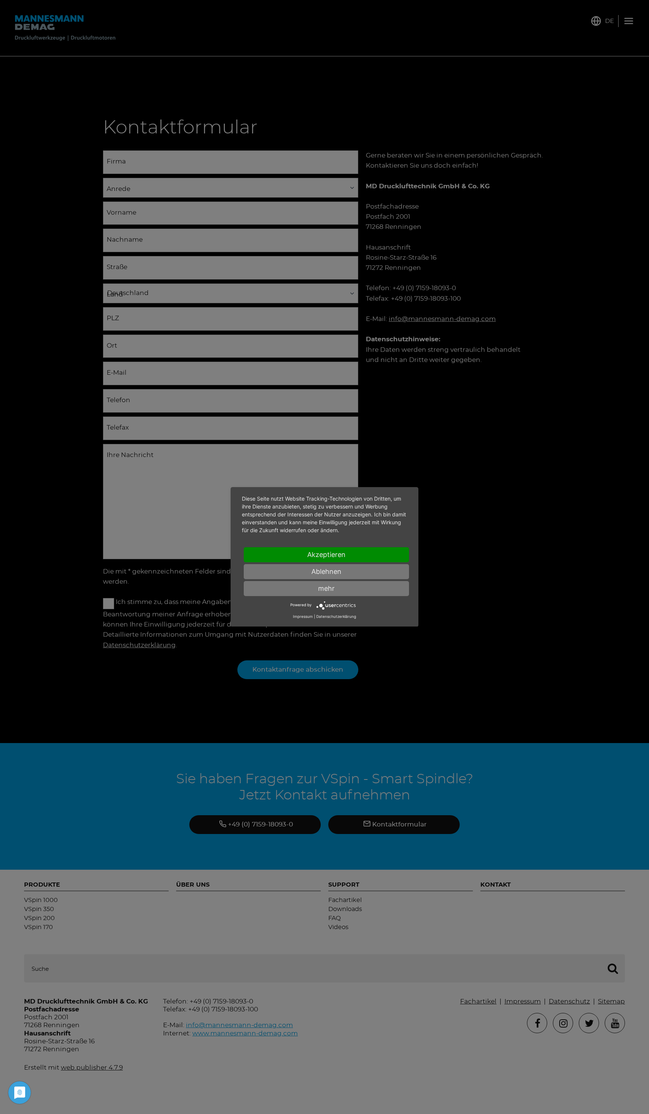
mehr (326, 588)
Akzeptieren (326, 555)
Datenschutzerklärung (336, 617)
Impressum (303, 617)
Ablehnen (326, 571)
